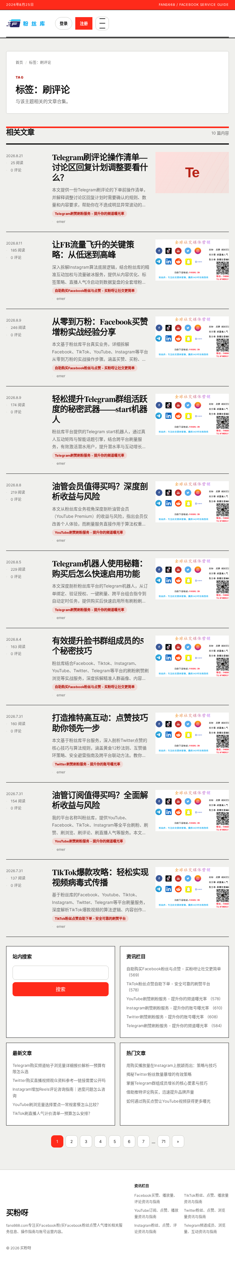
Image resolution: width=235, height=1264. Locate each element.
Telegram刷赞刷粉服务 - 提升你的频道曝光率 (89, 214)
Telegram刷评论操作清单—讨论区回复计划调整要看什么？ (100, 167)
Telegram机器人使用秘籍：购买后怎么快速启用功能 (99, 568)
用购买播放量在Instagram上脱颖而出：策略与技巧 (171, 1065)
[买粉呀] (26, 23)
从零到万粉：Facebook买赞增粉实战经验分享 (100, 326)
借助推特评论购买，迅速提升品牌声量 (160, 1091)
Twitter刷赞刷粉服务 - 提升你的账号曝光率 (87, 764)
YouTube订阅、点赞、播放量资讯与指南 (156, 1213)
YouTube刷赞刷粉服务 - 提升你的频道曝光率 (89, 532)
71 (164, 1141)
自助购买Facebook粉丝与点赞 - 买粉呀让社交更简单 (95, 291)
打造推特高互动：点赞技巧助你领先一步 (100, 723)
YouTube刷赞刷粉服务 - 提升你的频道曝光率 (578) (173, 998)
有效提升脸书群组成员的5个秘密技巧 (98, 646)
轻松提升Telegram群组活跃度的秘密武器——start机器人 (99, 409)
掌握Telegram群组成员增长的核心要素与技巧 (166, 1083)
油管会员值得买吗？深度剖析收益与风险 (100, 491)
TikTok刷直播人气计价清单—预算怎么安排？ (52, 1113)
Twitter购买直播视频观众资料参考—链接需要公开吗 (59, 1080)
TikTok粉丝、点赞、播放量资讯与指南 (206, 1198)
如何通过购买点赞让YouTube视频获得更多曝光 (168, 1101)
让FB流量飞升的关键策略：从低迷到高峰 (93, 249)
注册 (84, 23)
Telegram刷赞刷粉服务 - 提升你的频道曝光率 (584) (174, 1025)
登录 (64, 23)
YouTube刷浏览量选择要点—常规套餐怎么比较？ (57, 1104)
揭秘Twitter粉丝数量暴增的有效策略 (159, 1074)
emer (61, 221)
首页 (19, 62)
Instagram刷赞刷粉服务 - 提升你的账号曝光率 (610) (174, 1007)
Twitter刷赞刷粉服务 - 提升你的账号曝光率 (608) (172, 1016)
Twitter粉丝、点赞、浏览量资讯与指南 (204, 1213)
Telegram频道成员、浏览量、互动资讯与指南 (205, 1228)
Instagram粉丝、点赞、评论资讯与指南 (155, 1228)
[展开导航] (102, 23)
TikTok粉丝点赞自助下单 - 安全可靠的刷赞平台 (90, 918)
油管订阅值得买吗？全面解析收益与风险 (100, 800)
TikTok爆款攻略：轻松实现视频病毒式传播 (100, 877)
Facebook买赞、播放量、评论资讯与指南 (155, 1198)
